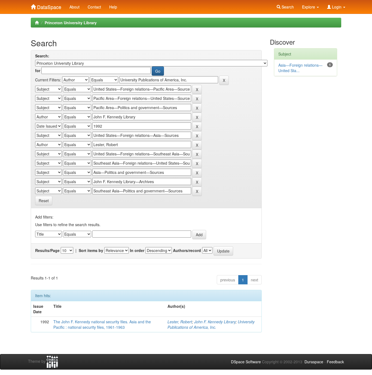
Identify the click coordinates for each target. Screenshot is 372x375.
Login (337, 7)
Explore (309, 7)
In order (137, 250)
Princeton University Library (71, 22)
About (74, 7)
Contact (94, 7)
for (37, 70)
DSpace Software (246, 361)
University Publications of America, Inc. (211, 324)
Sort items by (91, 250)
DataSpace (48, 5)
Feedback (335, 361)
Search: (42, 56)
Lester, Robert (179, 321)
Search (287, 7)
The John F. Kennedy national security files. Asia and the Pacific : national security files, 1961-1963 (102, 324)
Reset (44, 200)
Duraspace (313, 361)
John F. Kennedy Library (215, 321)
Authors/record (187, 250)
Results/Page (47, 250)
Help (113, 7)
